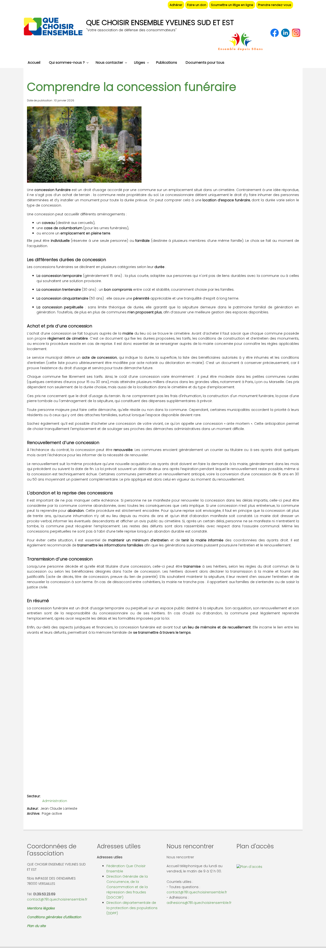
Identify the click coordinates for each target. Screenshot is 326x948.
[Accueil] (53, 27)
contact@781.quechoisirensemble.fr (57, 899)
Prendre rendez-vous (274, 5)
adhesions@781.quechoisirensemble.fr (199, 902)
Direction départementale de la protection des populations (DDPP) (132, 908)
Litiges (139, 62)
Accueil (34, 62)
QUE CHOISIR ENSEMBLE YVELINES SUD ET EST (160, 22)
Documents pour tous (205, 62)
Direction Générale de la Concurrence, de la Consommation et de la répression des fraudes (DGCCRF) (127, 887)
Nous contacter (109, 62)
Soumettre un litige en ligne (232, 5)
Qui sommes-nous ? (67, 62)
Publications (166, 62)
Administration (54, 800)
